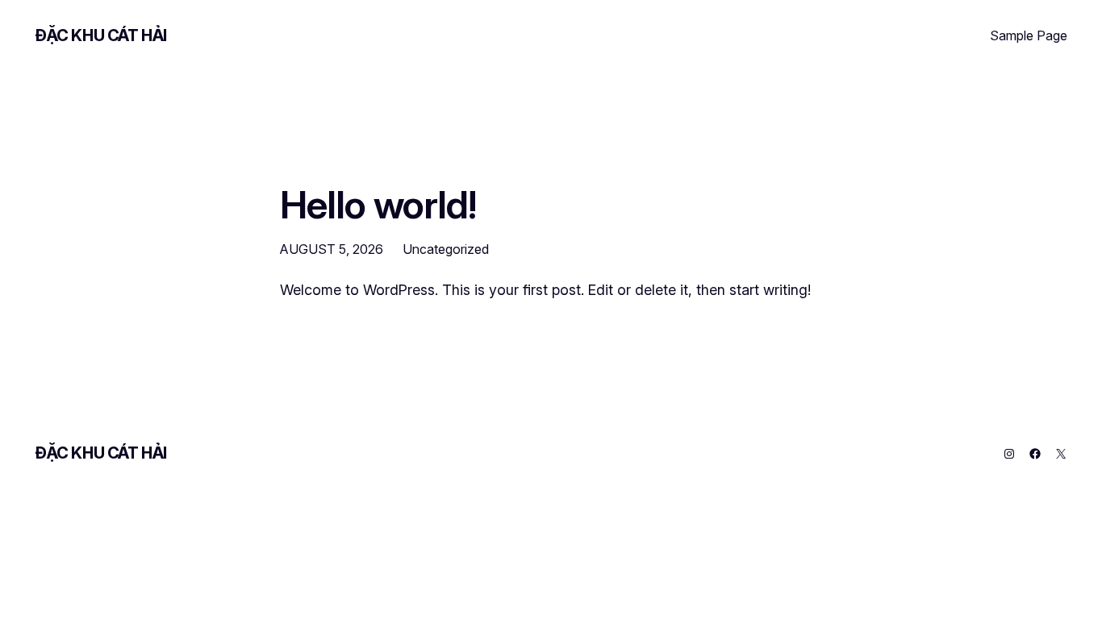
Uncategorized (446, 249)
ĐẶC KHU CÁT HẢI (101, 35)
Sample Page (1028, 35)
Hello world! (378, 204)
